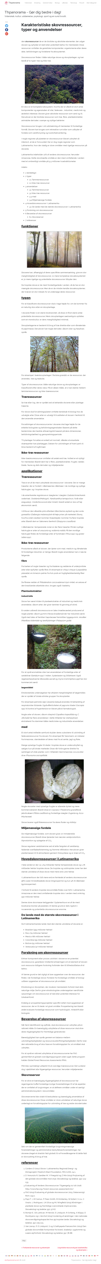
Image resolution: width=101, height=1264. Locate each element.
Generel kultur (47, 3)
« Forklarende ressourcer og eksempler (35, 1248)
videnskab (28, 3)
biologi (57, 3)
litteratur (65, 3)
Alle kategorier (92, 3)
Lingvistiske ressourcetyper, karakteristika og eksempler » (72, 1249)
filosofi (81, 3)
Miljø (23, 1240)
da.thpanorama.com (12, 1260)
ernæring (37, 3)
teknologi (73, 3)
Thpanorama (14, 3)
